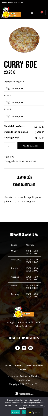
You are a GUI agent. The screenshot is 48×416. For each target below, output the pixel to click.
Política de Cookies (29, 376)
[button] (32, 12)
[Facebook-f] (17, 348)
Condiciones (24, 380)
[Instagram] (30, 348)
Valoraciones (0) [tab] (24, 185)
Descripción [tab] (24, 177)
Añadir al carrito (31, 146)
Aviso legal (13, 376)
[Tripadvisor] (24, 348)
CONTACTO (24, 370)
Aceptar (15, 412)
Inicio (8, 365)
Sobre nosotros (34, 365)
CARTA (18, 365)
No (24, 412)
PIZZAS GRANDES (26, 161)
